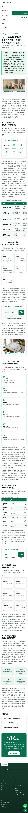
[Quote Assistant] (25, 810)
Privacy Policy (18, 792)
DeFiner (3, 800)
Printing (4, 6)
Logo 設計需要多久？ (10, 723)
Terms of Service (19, 794)
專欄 (3, 23)
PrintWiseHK (4, 804)
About (16, 783)
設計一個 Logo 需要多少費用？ (12, 718)
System (4, 19)
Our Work (3, 789)
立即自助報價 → (14, 753)
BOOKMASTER (5, 802)
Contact (17, 790)
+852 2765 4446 (5, 774)
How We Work (18, 785)
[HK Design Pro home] (4, 765)
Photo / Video (5, 10)
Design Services (6, 2)
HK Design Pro (4, 34)
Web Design (5, 15)
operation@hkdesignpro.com (8, 776)
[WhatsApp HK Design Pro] (25, 806)
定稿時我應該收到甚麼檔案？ (12, 727)
